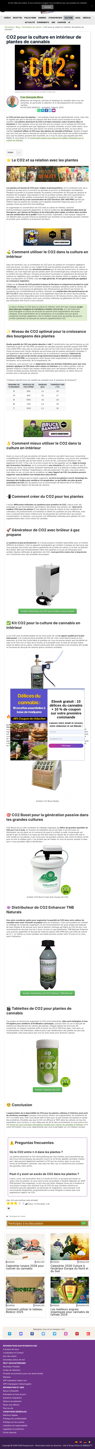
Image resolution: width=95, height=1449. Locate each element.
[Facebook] (46, 110)
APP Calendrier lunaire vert (15, 1380)
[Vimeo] (54, 1333)
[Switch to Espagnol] (76, 1441)
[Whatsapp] (39, 110)
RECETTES (17, 18)
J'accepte (47, 7)
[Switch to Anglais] (81, 1441)
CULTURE (69, 18)
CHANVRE (61, 22)
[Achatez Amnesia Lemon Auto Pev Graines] (47, 237)
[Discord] (20, 1333)
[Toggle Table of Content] (17, 153)
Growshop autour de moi (14, 1359)
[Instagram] (65, 1333)
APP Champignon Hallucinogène (17, 1384)
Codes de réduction (11, 1370)
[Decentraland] (88, 1333)
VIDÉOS (7, 18)
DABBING (42, 18)
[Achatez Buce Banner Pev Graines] (47, 428)
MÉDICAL (87, 18)
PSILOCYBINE (30, 18)
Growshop (9, 27)
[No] (92, 6)
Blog (18, 27)
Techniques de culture (31, 27)
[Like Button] (8, 1208)
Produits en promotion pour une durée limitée (23, 1373)
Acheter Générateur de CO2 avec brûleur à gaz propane (47, 611)
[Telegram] (42, 110)
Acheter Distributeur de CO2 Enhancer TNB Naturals (48, 993)
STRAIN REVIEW (55, 18)
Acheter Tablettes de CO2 (47, 1089)
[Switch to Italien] (89, 1441)
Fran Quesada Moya (31, 97)
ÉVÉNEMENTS (43, 22)
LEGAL (78, 18)
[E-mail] (53, 110)
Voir (83, 1223)
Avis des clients (10, 1356)
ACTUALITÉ (30, 22)
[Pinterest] (77, 1333)
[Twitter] (50, 110)
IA (69, 22)
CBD (53, 22)
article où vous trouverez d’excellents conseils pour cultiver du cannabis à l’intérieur (46, 1124)
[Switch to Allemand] (85, 1441)
